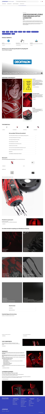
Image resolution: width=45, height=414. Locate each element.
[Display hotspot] (35, 185)
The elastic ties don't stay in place (13, 145)
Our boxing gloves (14, 129)
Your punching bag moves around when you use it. (15, 143)
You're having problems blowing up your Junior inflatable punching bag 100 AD (18, 135)
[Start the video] (41, 73)
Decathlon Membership (23, 401)
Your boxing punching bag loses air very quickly (15, 137)
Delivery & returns (23, 402)
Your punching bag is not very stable (13, 141)
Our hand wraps (24, 129)
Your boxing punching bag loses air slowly (14, 139)
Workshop (30, 400)
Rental (29, 404)
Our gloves (34, 99)
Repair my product (15, 400)
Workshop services (15, 404)
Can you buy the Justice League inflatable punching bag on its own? (17, 147)
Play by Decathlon (31, 405)
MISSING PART (10, 151)
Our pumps (3, 129)
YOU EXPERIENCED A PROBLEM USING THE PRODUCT (15, 153)
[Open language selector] (42, 1)
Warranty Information (23, 406)
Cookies (38, 401)
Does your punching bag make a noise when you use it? (16, 149)
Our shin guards (35, 129)
